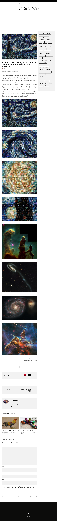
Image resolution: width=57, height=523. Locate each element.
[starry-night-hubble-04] (19, 209)
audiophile (46, 37)
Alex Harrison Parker (7, 364)
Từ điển (20, 1)
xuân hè (50, 83)
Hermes (49, 48)
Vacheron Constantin (44, 78)
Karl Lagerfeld (47, 51)
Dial (8, 389)
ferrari (45, 46)
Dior (41, 46)
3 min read (16, 71)
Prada (45, 62)
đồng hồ (46, 85)
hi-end (41, 51)
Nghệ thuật (4, 71)
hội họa (14, 364)
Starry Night (5, 367)
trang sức (42, 74)
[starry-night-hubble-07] (19, 307)
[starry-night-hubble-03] (19, 177)
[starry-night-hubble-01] (19, 113)
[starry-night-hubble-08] (19, 339)
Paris (41, 62)
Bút (40, 44)
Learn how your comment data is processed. (27, 496)
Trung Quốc (48, 74)
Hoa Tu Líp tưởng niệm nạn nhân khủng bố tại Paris (27, 432)
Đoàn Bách (6, 68)
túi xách (41, 76)
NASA (30, 364)
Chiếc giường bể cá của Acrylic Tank (26, 390)
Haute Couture (43, 48)
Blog (10, 1)
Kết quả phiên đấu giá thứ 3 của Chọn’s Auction (10, 431)
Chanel (49, 44)
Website (3, 479)
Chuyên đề (14, 1)
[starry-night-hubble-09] (19, 241)
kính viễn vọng (25, 364)
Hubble (19, 364)
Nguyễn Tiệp (22, 435)
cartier (44, 44)
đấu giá (41, 85)
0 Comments (9, 71)
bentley (48, 39)
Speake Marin (47, 69)
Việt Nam (41, 83)
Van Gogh (17, 367)
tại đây (28, 358)
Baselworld (42, 39)
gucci (50, 46)
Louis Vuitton (50, 55)
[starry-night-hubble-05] (19, 277)
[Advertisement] (28, 20)
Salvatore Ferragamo (44, 67)
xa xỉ (46, 83)
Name (3, 466)
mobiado (41, 60)
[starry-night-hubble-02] (19, 144)
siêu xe (41, 69)
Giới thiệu (25, 1)
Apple (41, 37)
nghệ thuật (47, 60)
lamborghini (42, 55)
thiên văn (11, 367)
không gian (42, 53)
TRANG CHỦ (5, 1)
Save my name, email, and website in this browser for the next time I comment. (19, 487)
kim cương (48, 53)
